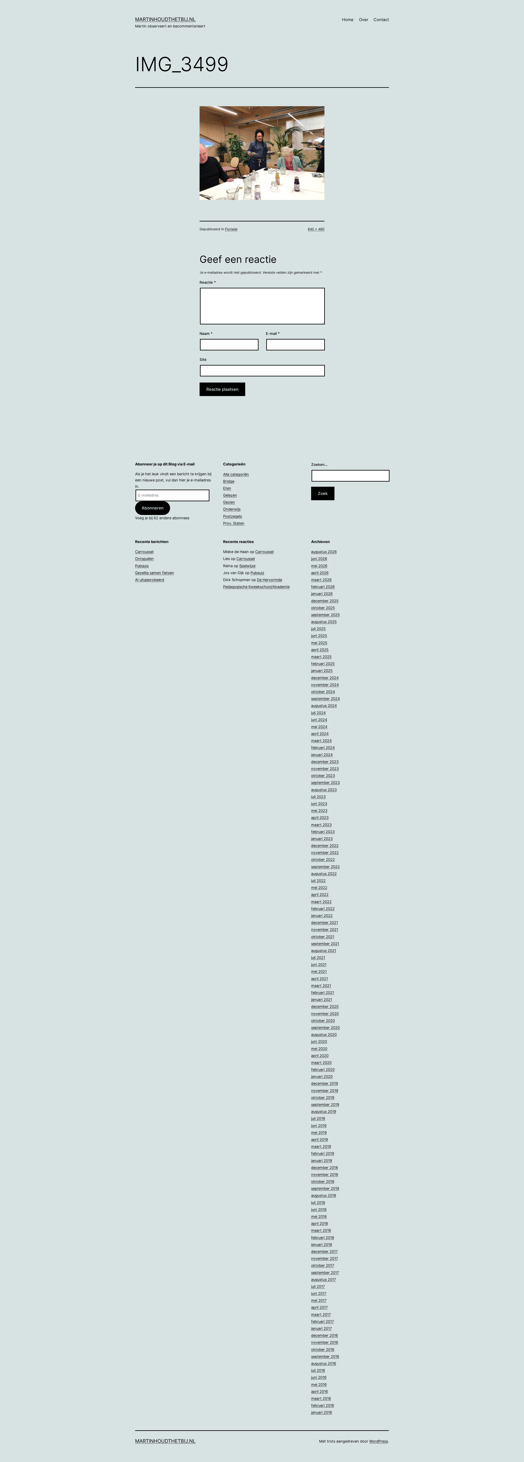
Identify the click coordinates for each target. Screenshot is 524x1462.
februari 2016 (322, 1405)
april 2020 (320, 1055)
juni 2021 (318, 964)
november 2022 (325, 852)
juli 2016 (318, 1370)
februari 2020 (323, 1069)
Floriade (231, 229)
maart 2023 (321, 825)
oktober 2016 (322, 1349)
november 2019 (324, 1090)
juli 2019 (318, 1118)
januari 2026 (322, 594)
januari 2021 (321, 999)
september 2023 (325, 782)
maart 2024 (321, 740)
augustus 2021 (323, 950)
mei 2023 (319, 810)
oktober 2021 (322, 937)
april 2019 (319, 1139)
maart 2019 (321, 1146)
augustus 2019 (323, 1111)
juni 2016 (318, 1377)
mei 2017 (318, 1300)
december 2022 (325, 845)
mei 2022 (319, 887)
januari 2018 (321, 1244)
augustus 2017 (323, 1279)
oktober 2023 (323, 775)
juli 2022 (318, 880)
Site (203, 359)
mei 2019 (319, 1132)
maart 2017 (321, 1314)
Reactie (208, 282)
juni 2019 (318, 1125)
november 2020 (325, 1014)
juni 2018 (318, 1209)
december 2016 (324, 1335)
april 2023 (320, 817)
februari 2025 (323, 664)
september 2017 (325, 1272)
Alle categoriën (236, 474)
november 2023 (325, 769)
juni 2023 (319, 804)
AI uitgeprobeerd (149, 580)
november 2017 (324, 1258)
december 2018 (324, 1167)
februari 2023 (323, 832)
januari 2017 (321, 1328)
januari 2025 (322, 670)
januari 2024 (322, 755)
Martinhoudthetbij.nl (165, 19)
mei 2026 (319, 566)
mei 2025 (319, 643)
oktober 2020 (323, 1020)
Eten (227, 488)
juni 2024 (319, 720)
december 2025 (325, 601)
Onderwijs (232, 509)
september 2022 (325, 867)
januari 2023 (322, 839)
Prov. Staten (233, 523)
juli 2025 (318, 629)
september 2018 (325, 1188)
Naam (206, 333)
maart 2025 (321, 657)
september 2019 (325, 1104)
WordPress (378, 1441)
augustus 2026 (324, 552)
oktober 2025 (323, 608)
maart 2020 (321, 1062)
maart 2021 (321, 985)
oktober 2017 (322, 1265)
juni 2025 (319, 635)
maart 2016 (321, 1398)
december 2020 (325, 1006)
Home (347, 19)
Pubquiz (142, 566)
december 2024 (325, 678)
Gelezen (230, 495)
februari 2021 (322, 992)
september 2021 (325, 944)
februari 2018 (322, 1237)
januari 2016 (321, 1412)
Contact (381, 19)
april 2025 (320, 650)
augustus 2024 (324, 705)
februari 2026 (323, 587)
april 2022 (320, 894)
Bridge (228, 481)
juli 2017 (318, 1286)
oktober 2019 (322, 1097)
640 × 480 (316, 229)
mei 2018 (319, 1216)
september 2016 (325, 1356)
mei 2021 (319, 971)
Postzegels (232, 516)
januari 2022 (322, 915)
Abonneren (153, 507)
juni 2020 (319, 1041)
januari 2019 (321, 1160)
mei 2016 (319, 1384)
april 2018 (319, 1223)
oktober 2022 (323, 859)
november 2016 (324, 1342)
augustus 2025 (324, 622)
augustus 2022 (324, 874)
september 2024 (325, 699)
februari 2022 (323, 909)
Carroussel (144, 552)
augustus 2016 (323, 1363)
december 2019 (324, 1083)
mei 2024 (319, 727)
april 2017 (319, 1307)
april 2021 (319, 979)
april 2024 (320, 734)
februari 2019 (322, 1153)
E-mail (273, 333)
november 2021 (324, 929)
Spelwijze (247, 566)
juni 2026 (319, 559)
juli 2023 (318, 797)
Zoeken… (319, 464)
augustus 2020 (324, 1034)
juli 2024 (318, 713)
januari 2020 (322, 1076)
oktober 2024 (323, 692)
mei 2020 (319, 1049)
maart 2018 (321, 1230)
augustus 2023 (324, 790)
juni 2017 (318, 1293)
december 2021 (324, 922)
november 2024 (325, 685)
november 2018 (324, 1174)
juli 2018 (318, 1202)
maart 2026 (321, 580)
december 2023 (325, 762)
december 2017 (324, 1251)
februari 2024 (323, 747)
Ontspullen (144, 559)
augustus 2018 (323, 1195)
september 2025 (325, 615)
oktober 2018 (322, 1181)
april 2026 (320, 573)
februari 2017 (322, 1321)
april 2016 (319, 1391)
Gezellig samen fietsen (154, 573)
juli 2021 (318, 957)
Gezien (229, 502)
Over (363, 19)
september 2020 (325, 1027)
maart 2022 (321, 902)
